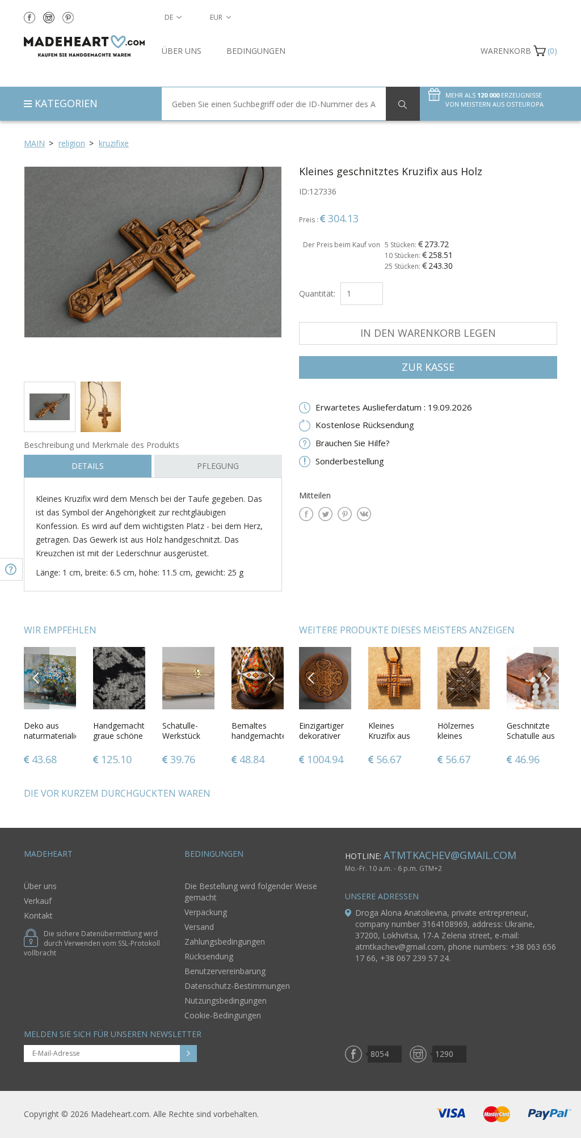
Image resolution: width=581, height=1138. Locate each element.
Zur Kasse (428, 367)
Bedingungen (255, 50)
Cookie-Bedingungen (222, 1015)
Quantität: (317, 293)
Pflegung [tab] (218, 465)
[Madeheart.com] (84, 46)
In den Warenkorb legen (428, 333)
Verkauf (38, 900)
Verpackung (205, 912)
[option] (153, 269)
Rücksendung (208, 956)
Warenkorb (506, 50)
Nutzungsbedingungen (225, 1000)
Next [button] (271, 677)
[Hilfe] (11, 569)
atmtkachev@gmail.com (450, 855)
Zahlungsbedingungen (224, 941)
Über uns (181, 50)
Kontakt (38, 915)
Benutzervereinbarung (225, 971)
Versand (199, 926)
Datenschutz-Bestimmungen (237, 985)
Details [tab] (87, 465)
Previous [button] (36, 677)
